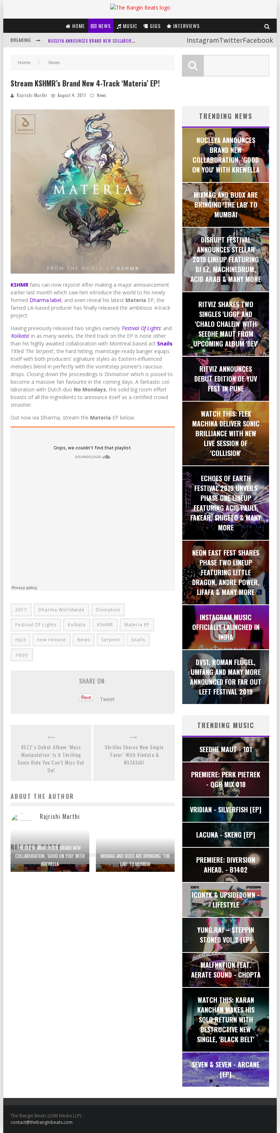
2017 (21, 610)
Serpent (110, 640)
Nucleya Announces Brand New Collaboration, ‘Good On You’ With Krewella (50, 855)
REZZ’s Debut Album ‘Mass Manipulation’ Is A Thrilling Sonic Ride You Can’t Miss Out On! (51, 758)
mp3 (20, 640)
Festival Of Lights (141, 328)
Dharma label (45, 300)
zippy (21, 654)
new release (51, 640)
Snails (138, 640)
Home (78, 26)
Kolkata (77, 625)
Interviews (186, 26)
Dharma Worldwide (61, 610)
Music (129, 26)
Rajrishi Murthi (32, 95)
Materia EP (136, 625)
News (104, 26)
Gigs (154, 26)
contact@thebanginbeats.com (42, 1122)
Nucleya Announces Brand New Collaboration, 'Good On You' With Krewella (127, 40)
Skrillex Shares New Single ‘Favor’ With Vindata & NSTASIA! (134, 754)
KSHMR (105, 625)
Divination (108, 610)
